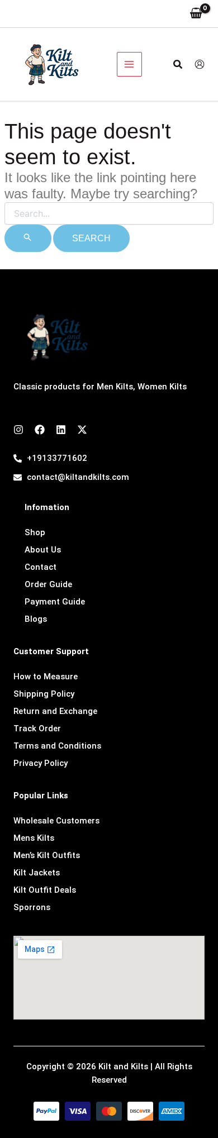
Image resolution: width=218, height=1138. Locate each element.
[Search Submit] (27, 238)
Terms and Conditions (57, 746)
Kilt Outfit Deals (44, 890)
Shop (35, 532)
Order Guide (48, 584)
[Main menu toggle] (129, 64)
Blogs (36, 619)
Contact (40, 567)
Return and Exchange (55, 711)
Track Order (37, 728)
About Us (43, 550)
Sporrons (31, 907)
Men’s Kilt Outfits (46, 855)
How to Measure (45, 677)
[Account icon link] (200, 64)
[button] (178, 65)
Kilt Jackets (36, 873)
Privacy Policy (40, 763)
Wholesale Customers (56, 821)
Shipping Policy (43, 694)
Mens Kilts (33, 838)
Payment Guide (55, 602)
